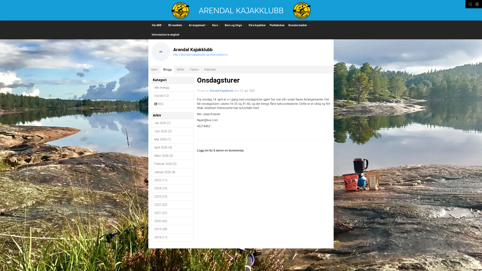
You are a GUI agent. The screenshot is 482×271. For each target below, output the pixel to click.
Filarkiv (194, 69)
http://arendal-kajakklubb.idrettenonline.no (200, 54)
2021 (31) (160, 213)
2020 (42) (160, 221)
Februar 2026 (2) (165, 164)
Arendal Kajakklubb (221, 90)
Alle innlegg (161, 87)
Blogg (167, 69)
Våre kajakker (257, 25)
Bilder (180, 69)
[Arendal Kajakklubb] (241, 10)
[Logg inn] (477, 4)
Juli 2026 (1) (162, 123)
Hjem (154, 69)
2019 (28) (160, 229)
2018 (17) (160, 237)
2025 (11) (160, 180)
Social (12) (161, 95)
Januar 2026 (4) (164, 172)
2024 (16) (160, 188)
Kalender (210, 69)
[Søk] (470, 4)
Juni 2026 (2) (163, 131)
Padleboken (277, 25)
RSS (160, 104)
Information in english (165, 34)
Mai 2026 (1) (162, 139)
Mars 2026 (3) (163, 156)
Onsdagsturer (218, 80)
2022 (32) (160, 204)
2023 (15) (160, 196)
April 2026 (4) (163, 147)
